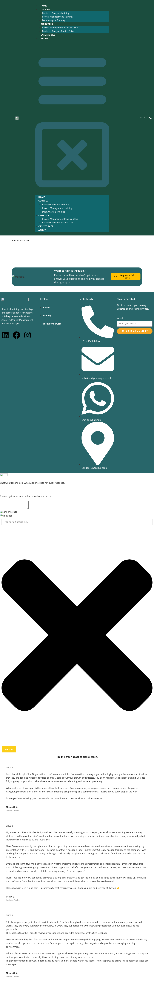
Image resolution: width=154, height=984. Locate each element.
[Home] (8, 240)
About (44, 38)
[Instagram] (27, 335)
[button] (72, 118)
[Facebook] (16, 335)
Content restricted (20, 240)
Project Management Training (57, 16)
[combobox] (77, 522)
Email (120, 318)
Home (44, 5)
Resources (47, 23)
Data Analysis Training (53, 20)
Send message (9, 511)
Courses (45, 9)
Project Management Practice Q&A (60, 27)
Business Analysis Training (55, 12)
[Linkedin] (5, 335)
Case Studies (48, 34)
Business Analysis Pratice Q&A (58, 31)
